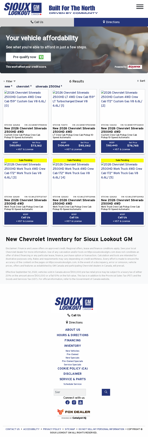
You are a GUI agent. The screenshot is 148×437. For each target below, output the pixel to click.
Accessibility (31, 429)
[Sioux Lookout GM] (23, 8)
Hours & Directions (72, 335)
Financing (73, 340)
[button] (28, 57)
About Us (72, 329)
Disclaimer (73, 373)
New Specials (72, 358)
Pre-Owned (72, 354)
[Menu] (140, 7)
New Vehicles (72, 351)
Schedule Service (73, 384)
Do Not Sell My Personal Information (102, 429)
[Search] (106, 392)
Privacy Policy (52, 429)
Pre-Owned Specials (72, 361)
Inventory (72, 345)
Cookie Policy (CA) (73, 368)
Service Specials (72, 365)
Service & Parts (73, 379)
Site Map (70, 429)
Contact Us (13, 429)
